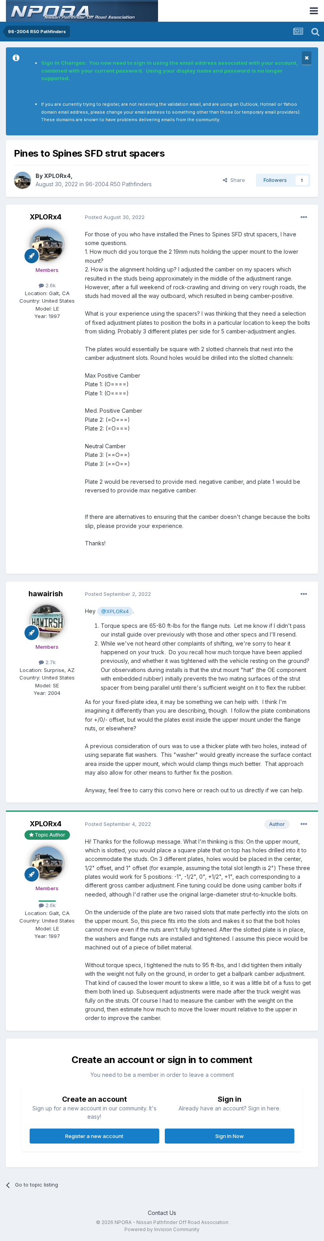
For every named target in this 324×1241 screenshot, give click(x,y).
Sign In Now (229, 1136)
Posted (115, 217)
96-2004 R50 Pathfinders (118, 184)
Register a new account (94, 1136)
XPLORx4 (57, 175)
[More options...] (304, 217)
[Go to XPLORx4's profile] (22, 180)
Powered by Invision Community (162, 1229)
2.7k (50, 662)
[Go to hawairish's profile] (47, 621)
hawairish (45, 594)
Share (236, 180)
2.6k (50, 285)
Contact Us (162, 1212)
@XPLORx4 (115, 611)
